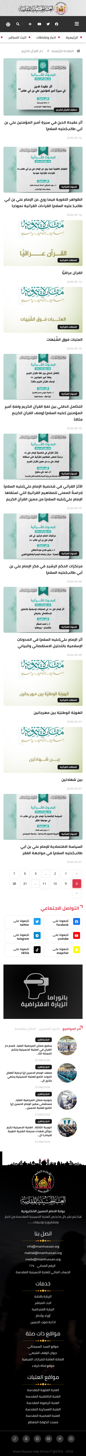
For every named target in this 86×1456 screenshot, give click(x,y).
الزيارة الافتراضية (43, 1309)
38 (14, 884)
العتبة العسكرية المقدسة (43, 1409)
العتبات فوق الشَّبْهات (65, 339)
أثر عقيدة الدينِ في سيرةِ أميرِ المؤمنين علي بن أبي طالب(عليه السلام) (43, 125)
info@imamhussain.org (43, 1246)
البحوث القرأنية (69, 187)
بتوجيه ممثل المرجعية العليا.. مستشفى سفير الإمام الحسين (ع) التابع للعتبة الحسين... (31, 1103)
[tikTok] (15, 1438)
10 (55, 884)
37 (25, 884)
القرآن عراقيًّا (72, 272)
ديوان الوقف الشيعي (43, 1353)
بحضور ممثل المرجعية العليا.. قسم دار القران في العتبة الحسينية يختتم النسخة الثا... (28, 1049)
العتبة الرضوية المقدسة (43, 1403)
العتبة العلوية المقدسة (43, 1390)
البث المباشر (43, 1303)
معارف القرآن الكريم (66, 110)
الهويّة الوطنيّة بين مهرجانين (58, 712)
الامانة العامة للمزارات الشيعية (43, 1359)
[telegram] (37, 1438)
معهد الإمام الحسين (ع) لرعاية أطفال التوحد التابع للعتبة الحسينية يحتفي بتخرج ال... (29, 1076)
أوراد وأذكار (43, 1316)
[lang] (8, 24)
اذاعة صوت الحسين (43, 1322)
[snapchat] (26, 1438)
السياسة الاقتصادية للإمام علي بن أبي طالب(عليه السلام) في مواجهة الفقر (51, 849)
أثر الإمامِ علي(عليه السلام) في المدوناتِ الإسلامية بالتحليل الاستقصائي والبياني (50, 642)
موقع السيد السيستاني (43, 1346)
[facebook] (57, 24)
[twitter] (48, 24)
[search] (17, 24)
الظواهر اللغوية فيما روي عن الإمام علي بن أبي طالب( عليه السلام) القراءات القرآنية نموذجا (43, 202)
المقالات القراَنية (68, 260)
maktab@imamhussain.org (43, 1253)
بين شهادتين (72, 779)
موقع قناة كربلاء (43, 1366)
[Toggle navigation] (77, 23)
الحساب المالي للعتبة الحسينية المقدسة (43, 1272)
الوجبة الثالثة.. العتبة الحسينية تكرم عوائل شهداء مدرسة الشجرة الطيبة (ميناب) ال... (29, 1131)
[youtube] (39, 24)
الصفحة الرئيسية (63, 51)
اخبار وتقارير (44, 1039)
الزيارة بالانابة (43, 1296)
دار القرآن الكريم (32, 51)
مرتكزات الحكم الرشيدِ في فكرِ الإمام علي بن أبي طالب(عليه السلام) (46, 569)
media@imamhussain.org (43, 1259)
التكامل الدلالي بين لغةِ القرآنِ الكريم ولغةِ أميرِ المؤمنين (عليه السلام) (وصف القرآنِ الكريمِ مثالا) (44, 413)
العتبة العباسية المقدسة (43, 1416)
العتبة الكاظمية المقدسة (43, 1396)
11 (44, 884)
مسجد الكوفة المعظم (43, 1422)
